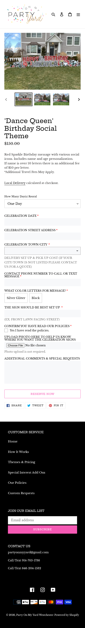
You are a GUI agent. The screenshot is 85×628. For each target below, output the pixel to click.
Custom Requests (21, 493)
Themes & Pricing (21, 462)
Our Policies (17, 483)
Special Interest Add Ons (26, 472)
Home (13, 441)
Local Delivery (15, 183)
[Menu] (78, 14)
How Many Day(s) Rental (20, 196)
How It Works (18, 452)
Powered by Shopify (66, 614)
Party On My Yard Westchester (35, 614)
